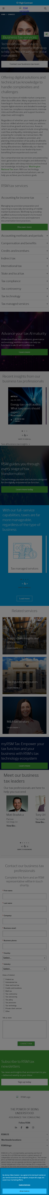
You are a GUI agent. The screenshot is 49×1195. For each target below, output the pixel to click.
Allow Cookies (24, 1191)
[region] (24, 1181)
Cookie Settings (24, 1185)
